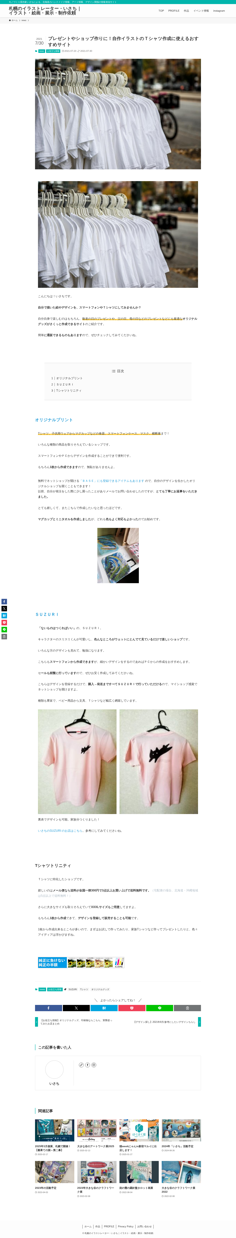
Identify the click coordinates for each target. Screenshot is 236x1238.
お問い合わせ (144, 1226)
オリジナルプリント (69, 378)
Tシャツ (84, 989)
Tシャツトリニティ (69, 390)
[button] (48, 1008)
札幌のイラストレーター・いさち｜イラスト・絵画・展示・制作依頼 (45, 10)
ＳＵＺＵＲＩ (65, 384)
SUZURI (73, 989)
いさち (54, 1083)
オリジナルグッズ (100, 989)
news (41, 51)
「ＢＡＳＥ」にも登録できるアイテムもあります (111, 480)
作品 (97, 1226)
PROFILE (109, 1226)
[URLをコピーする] (187, 1008)
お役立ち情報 (53, 51)
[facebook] (87, 1065)
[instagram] (93, 1065)
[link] (81, 1065)
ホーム (88, 1226)
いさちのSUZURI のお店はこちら (60, 830)
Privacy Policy (125, 1226)
